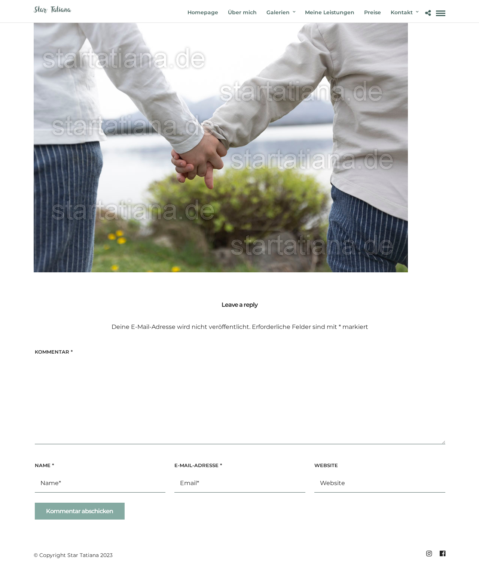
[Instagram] (429, 553)
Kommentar (54, 352)
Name (44, 465)
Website (326, 465)
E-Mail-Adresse (198, 465)
